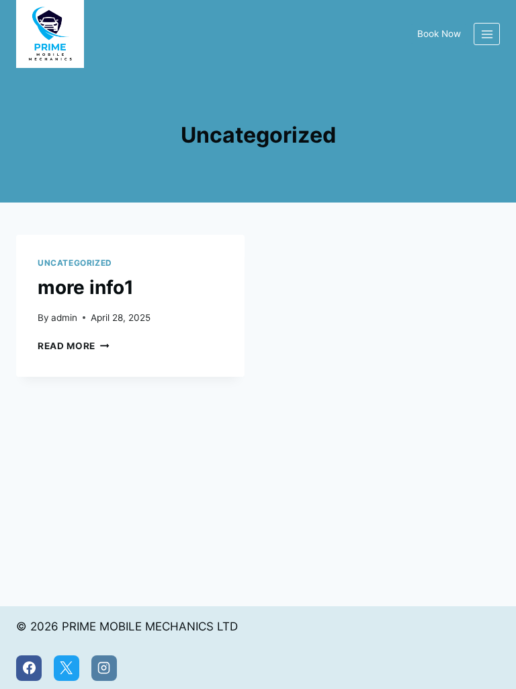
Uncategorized (75, 263)
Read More (74, 345)
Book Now (439, 33)
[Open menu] (487, 34)
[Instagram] (104, 668)
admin (64, 317)
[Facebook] (29, 668)
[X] (66, 668)
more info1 (86, 287)
